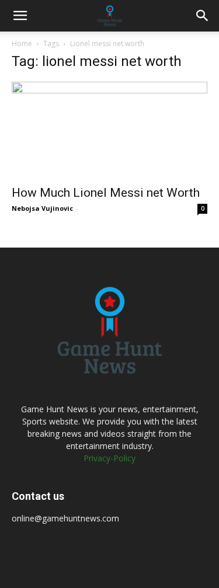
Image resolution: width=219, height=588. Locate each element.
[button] (20, 16)
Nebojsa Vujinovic (42, 208)
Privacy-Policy (109, 458)
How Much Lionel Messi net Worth (106, 193)
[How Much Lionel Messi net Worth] (109, 130)
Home (22, 43)
